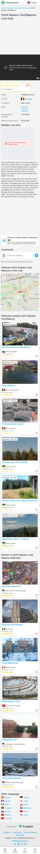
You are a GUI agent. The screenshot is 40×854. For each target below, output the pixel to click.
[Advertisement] (20, 38)
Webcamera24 (12, 2)
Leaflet (25, 310)
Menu (35, 852)
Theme (5, 852)
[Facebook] (15, 844)
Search (25, 852)
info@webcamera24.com (20, 841)
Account (15, 852)
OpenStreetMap (34, 310)
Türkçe (25, 811)
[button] (20, 292)
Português (8, 808)
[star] (4, 85)
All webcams (20, 835)
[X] (21, 844)
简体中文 (8, 815)
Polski (25, 804)
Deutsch (26, 797)
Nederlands (27, 808)
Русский (7, 811)
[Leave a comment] (36, 255)
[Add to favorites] (27, 85)
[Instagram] (18, 844)
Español (7, 797)
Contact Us (7, 832)
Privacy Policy (17, 832)
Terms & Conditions (30, 832)
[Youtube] (25, 844)
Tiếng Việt (8, 818)
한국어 (25, 815)
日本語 (25, 801)
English (34, 2)
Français (8, 801)
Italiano (7, 804)
